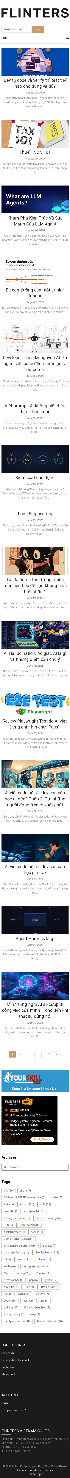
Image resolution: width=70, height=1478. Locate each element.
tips (44, 1300)
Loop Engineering (35, 513)
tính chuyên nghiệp (37, 1307)
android (27, 1204)
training (11, 1307)
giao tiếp (49, 1245)
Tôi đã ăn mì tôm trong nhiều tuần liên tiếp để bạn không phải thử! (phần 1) (35, 585)
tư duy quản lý (14, 1314)
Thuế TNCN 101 (35, 152)
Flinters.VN (7, 1353)
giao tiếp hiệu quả (47, 1252)
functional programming (20, 1245)
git (7, 1259)
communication (48, 1218)
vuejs (35, 1314)
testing (28, 1300)
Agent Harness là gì (35, 938)
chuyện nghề (34, 1211)
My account (8, 1374)
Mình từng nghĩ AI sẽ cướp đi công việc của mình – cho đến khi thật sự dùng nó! (35, 1010)
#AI (9, 1190)
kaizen (45, 1259)
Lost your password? (13, 1410)
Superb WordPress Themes (37, 1470)
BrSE (45, 1204)
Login (4, 1403)
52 (47, 1054)
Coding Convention (17, 1218)
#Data (25, 1190)
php (33, 1280)
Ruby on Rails (49, 1286)
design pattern (14, 1231)
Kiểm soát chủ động (35, 477)
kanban (10, 1266)
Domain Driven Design (19, 1238)
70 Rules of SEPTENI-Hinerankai (24, 1197)
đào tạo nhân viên (49, 1321)
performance (14, 1280)
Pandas (42, 1273)
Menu (5, 38)
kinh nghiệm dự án (35, 1266)
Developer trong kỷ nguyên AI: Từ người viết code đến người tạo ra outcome (35, 363)
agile (56, 1197)
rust (8, 1293)
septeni (10, 1300)
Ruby (29, 1286)
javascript (25, 1259)
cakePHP (11, 1211)
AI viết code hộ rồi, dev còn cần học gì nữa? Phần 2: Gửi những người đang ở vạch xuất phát (35, 798)
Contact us (7, 1367)
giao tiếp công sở (16, 1252)
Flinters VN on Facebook (15, 1360)
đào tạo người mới (17, 1321)
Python (50, 1280)
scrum (42, 1293)
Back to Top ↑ (35, 1474)
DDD (8, 1225)
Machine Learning (17, 1273)
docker (37, 1231)
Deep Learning (29, 1225)
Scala (24, 1293)
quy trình (11, 1286)
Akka (9, 1204)
